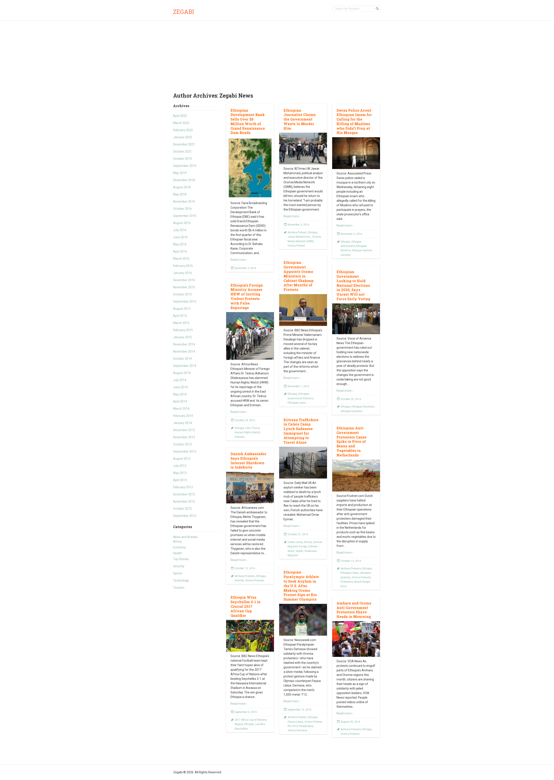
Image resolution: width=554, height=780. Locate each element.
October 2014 (182, 358)
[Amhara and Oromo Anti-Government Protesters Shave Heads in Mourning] (356, 639)
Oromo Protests (361, 577)
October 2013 (182, 444)
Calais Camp (295, 542)
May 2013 (180, 473)
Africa (177, 541)
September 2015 (184, 301)
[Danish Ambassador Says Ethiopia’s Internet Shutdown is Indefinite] (250, 488)
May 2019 (180, 173)
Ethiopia (312, 232)
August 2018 (182, 187)
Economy (179, 547)
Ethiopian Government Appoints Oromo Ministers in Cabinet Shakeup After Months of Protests (298, 276)
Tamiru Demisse (297, 730)
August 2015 (182, 308)
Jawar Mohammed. (299, 236)
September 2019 (184, 166)
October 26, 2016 (351, 399)
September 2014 (184, 365)
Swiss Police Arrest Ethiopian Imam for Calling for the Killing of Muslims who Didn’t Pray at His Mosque (354, 121)
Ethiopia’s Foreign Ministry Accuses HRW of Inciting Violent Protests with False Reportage (246, 296)
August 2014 (182, 373)
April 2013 (180, 480)
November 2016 (184, 201)
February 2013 (183, 487)
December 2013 (184, 430)
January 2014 (182, 423)
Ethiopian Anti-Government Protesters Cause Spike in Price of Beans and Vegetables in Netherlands (351, 441)
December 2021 (184, 144)
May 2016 (180, 244)
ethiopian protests (351, 411)
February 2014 (183, 415)
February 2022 (183, 130)
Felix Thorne (252, 428)
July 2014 (179, 380)
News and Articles (185, 537)
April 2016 (180, 251)
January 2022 (182, 137)
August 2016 (182, 223)
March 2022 (181, 123)
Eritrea (308, 542)
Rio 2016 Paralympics (301, 726)
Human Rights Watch (247, 432)
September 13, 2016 (299, 709)
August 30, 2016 (350, 721)
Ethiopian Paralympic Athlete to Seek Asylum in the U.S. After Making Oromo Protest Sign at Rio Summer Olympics (301, 585)
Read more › (238, 259)
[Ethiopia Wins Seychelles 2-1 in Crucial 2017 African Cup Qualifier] (250, 636)
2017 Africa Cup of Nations (251, 719)
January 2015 (182, 337)
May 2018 (180, 194)
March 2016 (181, 258)
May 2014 (180, 394)
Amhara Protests (351, 568)
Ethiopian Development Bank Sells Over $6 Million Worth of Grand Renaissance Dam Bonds (247, 121)
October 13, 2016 (245, 568)
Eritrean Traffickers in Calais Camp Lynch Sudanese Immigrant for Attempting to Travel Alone (301, 431)
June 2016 (180, 237)
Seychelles (241, 728)
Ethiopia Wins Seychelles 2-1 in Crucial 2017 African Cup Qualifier (245, 606)
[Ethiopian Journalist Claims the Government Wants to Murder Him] (303, 148)
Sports (177, 573)
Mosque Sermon (362, 250)
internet (239, 580)
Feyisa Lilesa (295, 721)
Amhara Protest (297, 232)
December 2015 (184, 280)
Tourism (178, 587)
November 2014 (184, 351)
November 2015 (184, 287)
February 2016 (183, 266)
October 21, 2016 (298, 534)
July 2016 (179, 230)
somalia (345, 254)
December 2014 (184, 344)
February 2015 (183, 330)
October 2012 (182, 508)
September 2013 (184, 451)
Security (178, 566)
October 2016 (182, 208)
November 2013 (184, 437)
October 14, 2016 (351, 560)
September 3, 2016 (246, 712)
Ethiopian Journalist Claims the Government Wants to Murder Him (299, 119)
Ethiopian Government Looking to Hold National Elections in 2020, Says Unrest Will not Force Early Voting (353, 285)
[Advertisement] (277, 53)
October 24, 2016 (245, 420)
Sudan (299, 551)
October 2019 (182, 158)
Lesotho (260, 724)
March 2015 (181, 323)
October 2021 (182, 151)
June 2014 (180, 387)
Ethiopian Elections (362, 406)
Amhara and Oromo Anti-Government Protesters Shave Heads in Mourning (354, 610)
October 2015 (182, 294)
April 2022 (180, 116)
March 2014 (181, 408)
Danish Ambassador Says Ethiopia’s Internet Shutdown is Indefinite (248, 460)
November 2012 (184, 501)
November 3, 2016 (298, 224)
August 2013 (182, 458)
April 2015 (180, 315)
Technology (181, 580)
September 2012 (184, 515)
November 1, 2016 (298, 386)
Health (177, 553)
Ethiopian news (297, 402)
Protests (240, 436)
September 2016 (184, 216)
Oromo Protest (296, 245)
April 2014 (180, 401)
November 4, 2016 (245, 268)
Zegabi (183, 11)
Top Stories (181, 559)
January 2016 (182, 273)
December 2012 (184, 494)
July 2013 (179, 465)
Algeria (239, 724)
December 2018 (184, 180)
